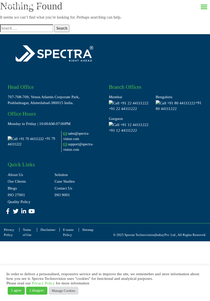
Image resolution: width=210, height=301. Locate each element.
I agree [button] (16, 290)
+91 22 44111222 (123, 109)
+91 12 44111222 (123, 130)
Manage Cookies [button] (63, 291)
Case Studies (65, 181)
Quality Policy (19, 202)
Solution (61, 175)
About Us (15, 175)
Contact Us (63, 188)
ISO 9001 (62, 195)
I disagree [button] (37, 290)
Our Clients (17, 181)
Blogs (12, 188)
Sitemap (87, 230)
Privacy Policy (43, 283)
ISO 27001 (16, 195)
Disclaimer (47, 230)
